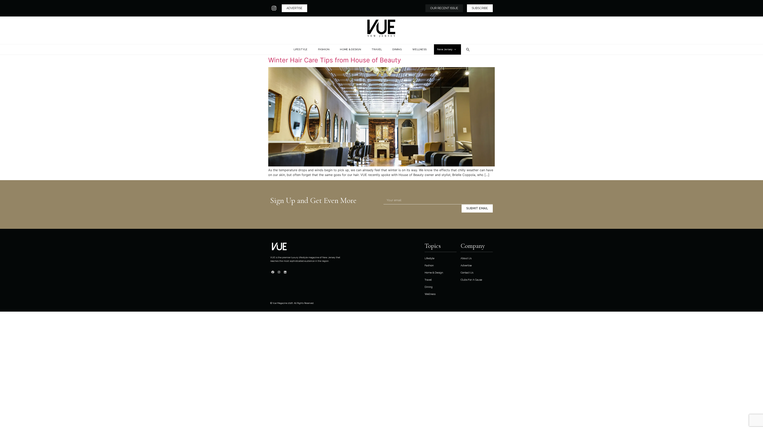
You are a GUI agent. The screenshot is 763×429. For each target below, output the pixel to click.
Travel (428, 279)
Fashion (429, 265)
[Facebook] (272, 272)
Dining (429, 286)
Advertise (466, 265)
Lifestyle (429, 258)
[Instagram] (274, 8)
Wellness (430, 294)
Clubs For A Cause (471, 279)
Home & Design (434, 272)
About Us (466, 258)
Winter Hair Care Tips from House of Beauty (334, 60)
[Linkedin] (285, 272)
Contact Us (467, 272)
